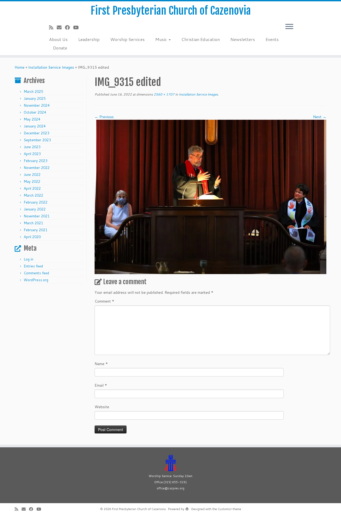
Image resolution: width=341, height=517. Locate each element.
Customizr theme (229, 509)
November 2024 (37, 105)
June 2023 (32, 146)
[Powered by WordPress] (187, 508)
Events (272, 39)
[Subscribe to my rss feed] (53, 27)
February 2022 (35, 202)
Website (102, 407)
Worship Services (127, 39)
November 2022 (37, 167)
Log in (28, 259)
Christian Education (200, 39)
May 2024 (32, 119)
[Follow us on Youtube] (77, 27)
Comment (104, 301)
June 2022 (32, 174)
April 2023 (32, 153)
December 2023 (36, 133)
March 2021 (33, 223)
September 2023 (37, 140)
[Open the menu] (289, 27)
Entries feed (33, 266)
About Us (58, 39)
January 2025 (35, 98)
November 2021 (37, 216)
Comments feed (36, 273)
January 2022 (35, 209)
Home (20, 67)
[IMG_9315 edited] (210, 196)
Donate (60, 48)
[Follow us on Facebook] (69, 27)
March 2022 (33, 195)
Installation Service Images (51, 67)
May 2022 (32, 181)
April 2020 (32, 236)
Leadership (89, 39)
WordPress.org (36, 280)
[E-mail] (61, 27)
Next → (319, 116)
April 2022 (32, 188)
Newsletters (242, 39)
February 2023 (35, 160)
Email (101, 385)
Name (101, 363)
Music (161, 39)
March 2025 (33, 91)
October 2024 (35, 112)
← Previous (104, 116)
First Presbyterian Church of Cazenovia (171, 10)
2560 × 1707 (163, 94)
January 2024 (35, 126)
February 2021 (35, 230)
